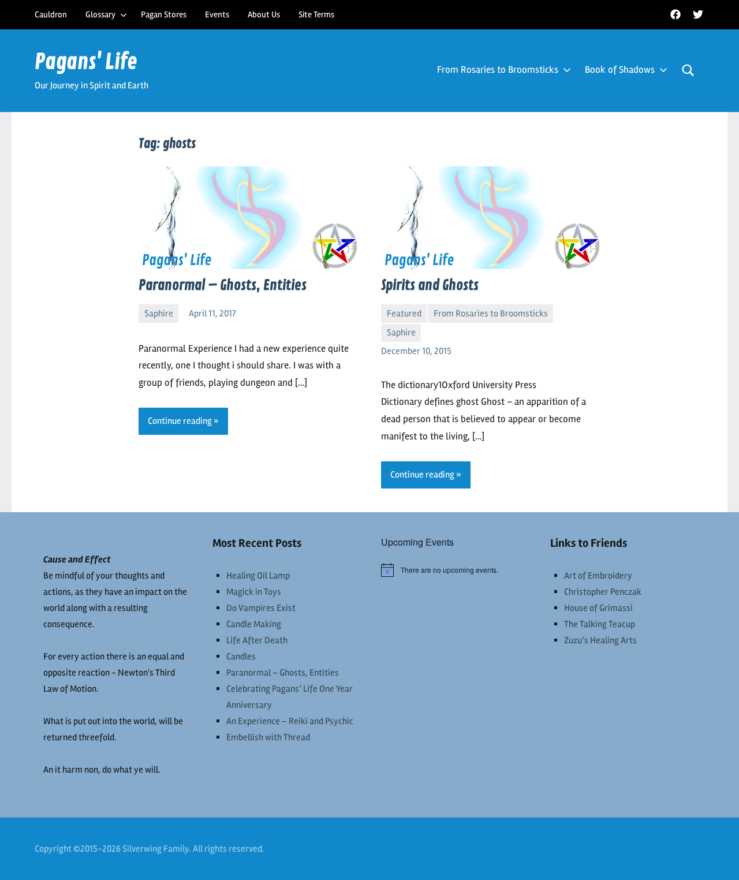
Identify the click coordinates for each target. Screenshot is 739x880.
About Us (264, 14)
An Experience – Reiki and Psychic (289, 721)
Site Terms (316, 14)
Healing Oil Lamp (258, 575)
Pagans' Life (86, 62)
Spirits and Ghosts (430, 285)
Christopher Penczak (602, 592)
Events (217, 14)
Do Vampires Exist (261, 608)
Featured (404, 313)
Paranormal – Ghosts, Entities (223, 285)
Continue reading (180, 421)
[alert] (454, 570)
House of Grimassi (598, 608)
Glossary (100, 14)
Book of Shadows (620, 70)
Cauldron (51, 14)
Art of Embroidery (598, 575)
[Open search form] (688, 70)
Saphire (158, 313)
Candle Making (253, 624)
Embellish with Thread (268, 737)
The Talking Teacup (599, 624)
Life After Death (257, 640)
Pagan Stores (163, 14)
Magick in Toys (253, 592)
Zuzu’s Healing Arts (600, 640)
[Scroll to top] (715, 856)
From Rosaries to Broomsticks (497, 70)
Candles (241, 656)
